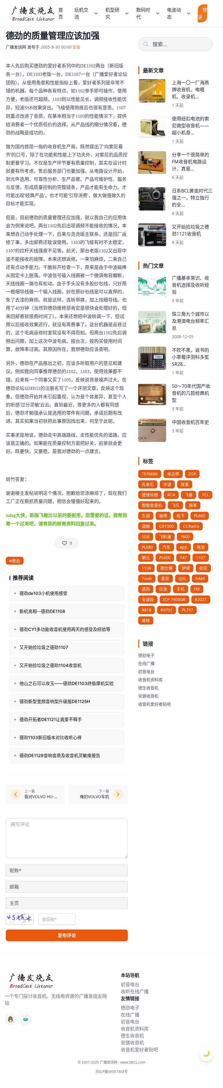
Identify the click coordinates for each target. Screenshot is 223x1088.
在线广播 (146, 663)
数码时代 (143, 13)
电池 (201, 547)
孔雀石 (148, 484)
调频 (146, 526)
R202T (201, 599)
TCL (205, 494)
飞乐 (175, 505)
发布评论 (66, 935)
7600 (185, 536)
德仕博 (166, 568)
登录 (202, 13)
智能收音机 (152, 505)
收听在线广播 (135, 991)
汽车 (166, 547)
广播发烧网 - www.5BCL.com (122, 1062)
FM (197, 589)
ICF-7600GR (174, 599)
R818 (146, 610)
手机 (181, 589)
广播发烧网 (16, 47)
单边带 (173, 474)
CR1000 (166, 526)
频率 (193, 505)
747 (183, 557)
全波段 (148, 599)
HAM (200, 578)
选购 (146, 589)
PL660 (199, 515)
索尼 (165, 578)
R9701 (166, 610)
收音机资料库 (150, 679)
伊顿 (186, 568)
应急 (163, 589)
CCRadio (191, 526)
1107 (200, 557)
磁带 (163, 515)
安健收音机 (148, 696)
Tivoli (147, 578)
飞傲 (188, 494)
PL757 (187, 610)
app (183, 547)
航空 (203, 568)
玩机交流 (81, 13)
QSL (182, 578)
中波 (167, 484)
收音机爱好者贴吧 (154, 704)
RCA (171, 494)
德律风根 (150, 494)
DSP (192, 474)
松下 (181, 515)
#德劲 (14, 560)
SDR (146, 536)
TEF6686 (150, 474)
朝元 (146, 557)
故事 (185, 484)
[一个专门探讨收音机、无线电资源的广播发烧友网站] (32, 13)
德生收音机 (148, 688)
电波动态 (174, 13)
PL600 (164, 557)
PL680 (147, 547)
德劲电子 (146, 655)
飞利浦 (165, 536)
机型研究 (112, 13)
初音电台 (146, 671)
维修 (146, 620)
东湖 (146, 515)
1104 (146, 568)
